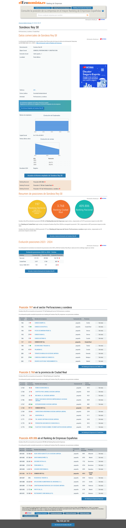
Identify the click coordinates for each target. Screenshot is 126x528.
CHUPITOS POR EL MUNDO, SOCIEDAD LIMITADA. (47, 391)
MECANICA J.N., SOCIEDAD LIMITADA (45, 395)
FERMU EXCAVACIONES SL (42, 388)
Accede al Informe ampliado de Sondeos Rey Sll (45, 175)
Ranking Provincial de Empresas (61, 8)
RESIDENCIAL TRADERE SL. (41, 478)
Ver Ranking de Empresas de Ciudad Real (92, 432)
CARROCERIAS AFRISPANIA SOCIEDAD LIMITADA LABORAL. (50, 411)
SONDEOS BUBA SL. (40, 334)
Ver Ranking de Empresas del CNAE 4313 (92, 366)
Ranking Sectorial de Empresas (82, 8)
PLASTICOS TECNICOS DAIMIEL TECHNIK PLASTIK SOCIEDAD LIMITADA (53, 427)
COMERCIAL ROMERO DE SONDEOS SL (44, 357)
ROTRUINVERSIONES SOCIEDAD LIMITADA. (46, 404)
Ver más (101, 323)
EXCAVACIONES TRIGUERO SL (42, 345)
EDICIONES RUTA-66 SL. (40, 461)
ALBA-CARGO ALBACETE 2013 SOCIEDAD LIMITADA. (47, 453)
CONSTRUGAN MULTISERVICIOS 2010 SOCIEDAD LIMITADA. (49, 485)
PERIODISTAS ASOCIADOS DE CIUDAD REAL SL (47, 423)
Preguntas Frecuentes (41, 513)
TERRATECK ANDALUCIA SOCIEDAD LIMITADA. (47, 353)
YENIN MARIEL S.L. (39, 465)
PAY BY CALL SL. (38, 489)
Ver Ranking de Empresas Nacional (94, 499)
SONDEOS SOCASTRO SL (41, 327)
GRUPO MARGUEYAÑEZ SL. (41, 457)
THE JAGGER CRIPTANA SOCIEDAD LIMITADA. (47, 419)
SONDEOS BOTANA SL (40, 338)
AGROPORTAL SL (39, 415)
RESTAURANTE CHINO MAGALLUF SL (43, 493)
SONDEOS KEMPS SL (40, 323)
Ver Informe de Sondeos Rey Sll (63, 525)
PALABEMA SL (38, 349)
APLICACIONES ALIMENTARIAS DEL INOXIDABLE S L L (48, 481)
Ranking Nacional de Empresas (43, 8)
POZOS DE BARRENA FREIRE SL (43, 330)
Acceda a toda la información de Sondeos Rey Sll (63, 236)
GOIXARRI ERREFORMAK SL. (41, 469)
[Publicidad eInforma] (93, 87)
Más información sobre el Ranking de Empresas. (49, 43)
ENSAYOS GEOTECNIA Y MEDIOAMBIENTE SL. (46, 361)
